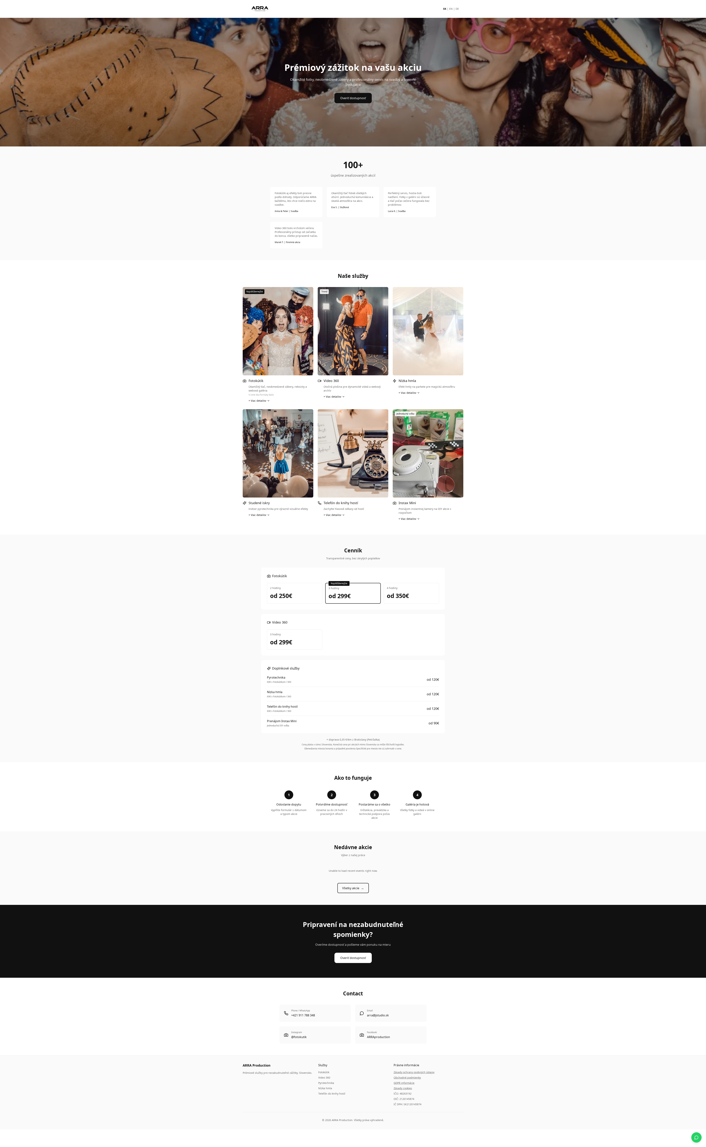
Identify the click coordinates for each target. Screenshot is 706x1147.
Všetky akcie (353, 888)
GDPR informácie (404, 1083)
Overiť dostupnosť (353, 98)
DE (457, 8)
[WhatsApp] (696, 1137)
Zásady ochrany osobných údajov (414, 1072)
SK (444, 8)
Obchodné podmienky (407, 1077)
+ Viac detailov (257, 400)
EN (451, 8)
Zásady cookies (403, 1088)
